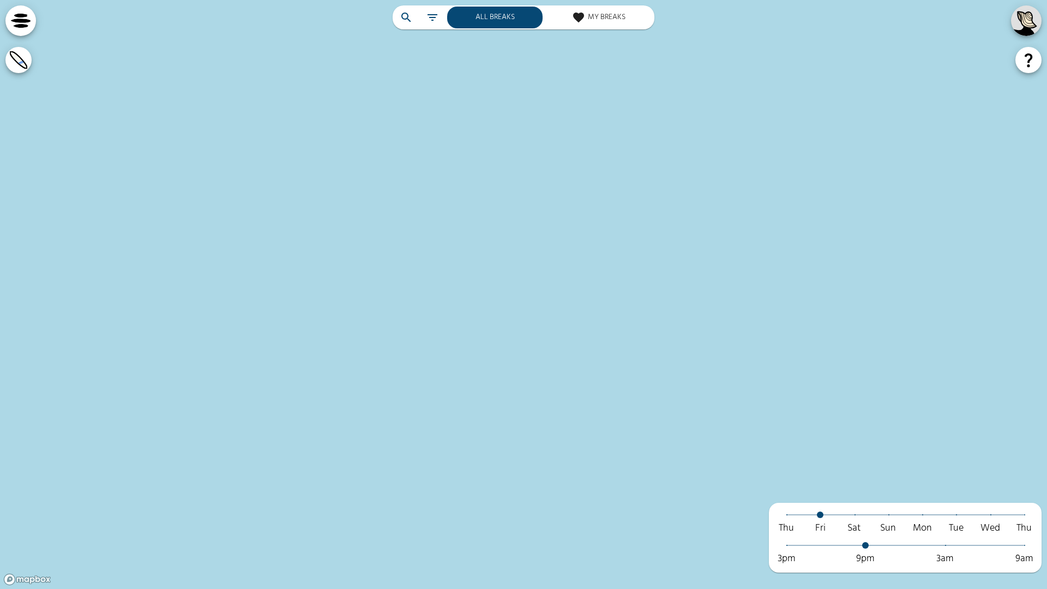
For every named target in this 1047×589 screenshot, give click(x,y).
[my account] (1026, 20)
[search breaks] (406, 17)
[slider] (820, 515)
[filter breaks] (432, 17)
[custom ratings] (18, 60)
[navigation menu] (20, 20)
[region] (523, 294)
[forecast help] (1028, 60)
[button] (905, 522)
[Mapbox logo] (27, 579)
